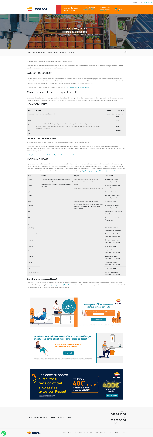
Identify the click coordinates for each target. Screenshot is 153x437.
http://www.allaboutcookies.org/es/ (78, 87)
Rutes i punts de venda (45, 52)
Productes (63, 52)
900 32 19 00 (118, 414)
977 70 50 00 (103, 10)
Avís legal (65, 432)
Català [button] (135, 2)
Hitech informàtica (121, 432)
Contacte (71, 52)
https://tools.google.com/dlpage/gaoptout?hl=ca (63, 285)
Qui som (34, 52)
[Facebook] (125, 52)
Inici (29, 52)
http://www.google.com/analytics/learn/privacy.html (98, 171)
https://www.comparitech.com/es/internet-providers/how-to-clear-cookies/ (52, 155)
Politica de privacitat (74, 432)
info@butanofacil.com (119, 423)
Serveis (56, 52)
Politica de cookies (84, 432)
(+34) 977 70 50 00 (147, 2)
